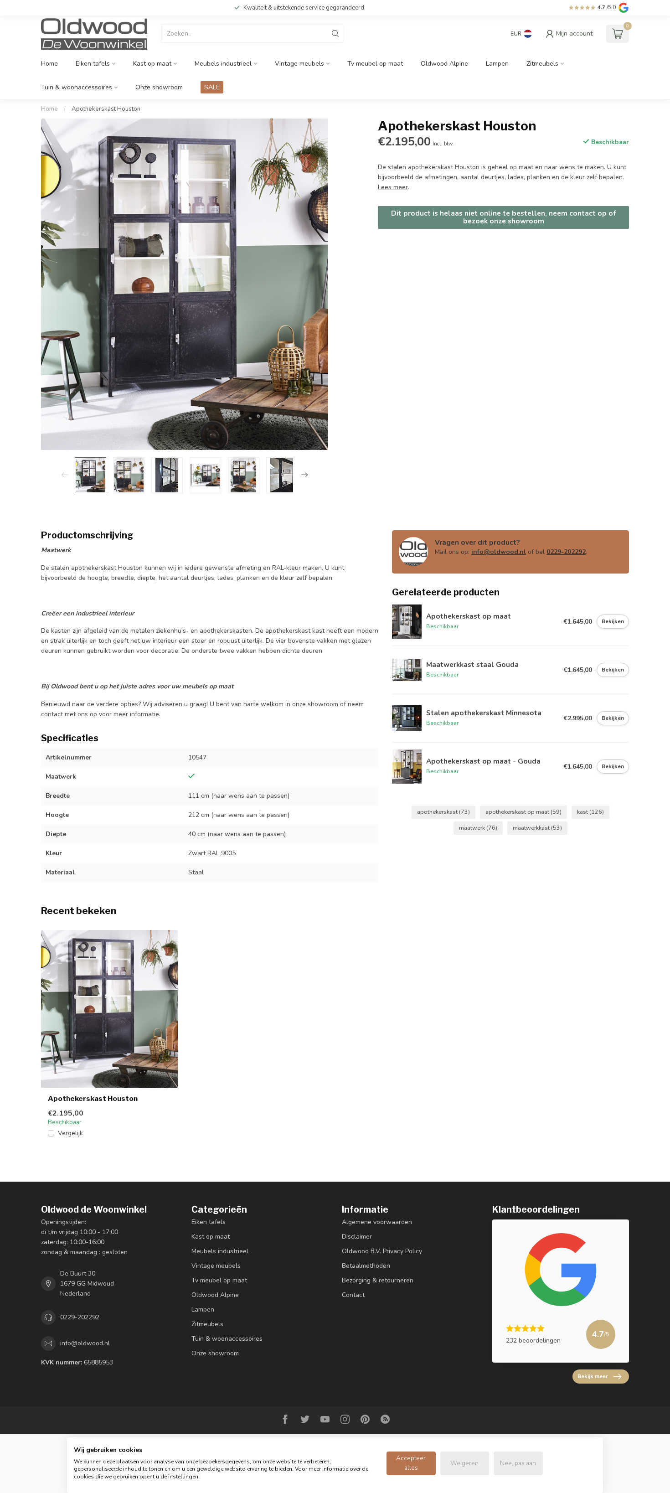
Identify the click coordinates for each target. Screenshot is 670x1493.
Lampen (497, 63)
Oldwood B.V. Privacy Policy (382, 1251)
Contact (353, 1295)
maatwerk (478, 828)
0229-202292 (566, 552)
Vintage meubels (299, 63)
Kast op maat (152, 63)
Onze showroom (159, 87)
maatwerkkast (537, 828)
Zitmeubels (542, 63)
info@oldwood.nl (498, 552)
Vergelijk (70, 1133)
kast (590, 812)
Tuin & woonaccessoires (76, 87)
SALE (212, 87)
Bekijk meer (592, 1376)
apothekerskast (443, 812)
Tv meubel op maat (375, 63)
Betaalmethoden (366, 1265)
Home (49, 63)
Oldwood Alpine (444, 63)
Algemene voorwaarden (377, 1222)
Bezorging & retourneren (377, 1280)
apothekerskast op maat (523, 812)
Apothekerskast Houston (106, 109)
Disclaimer (357, 1236)
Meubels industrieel (223, 63)
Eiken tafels (93, 63)
